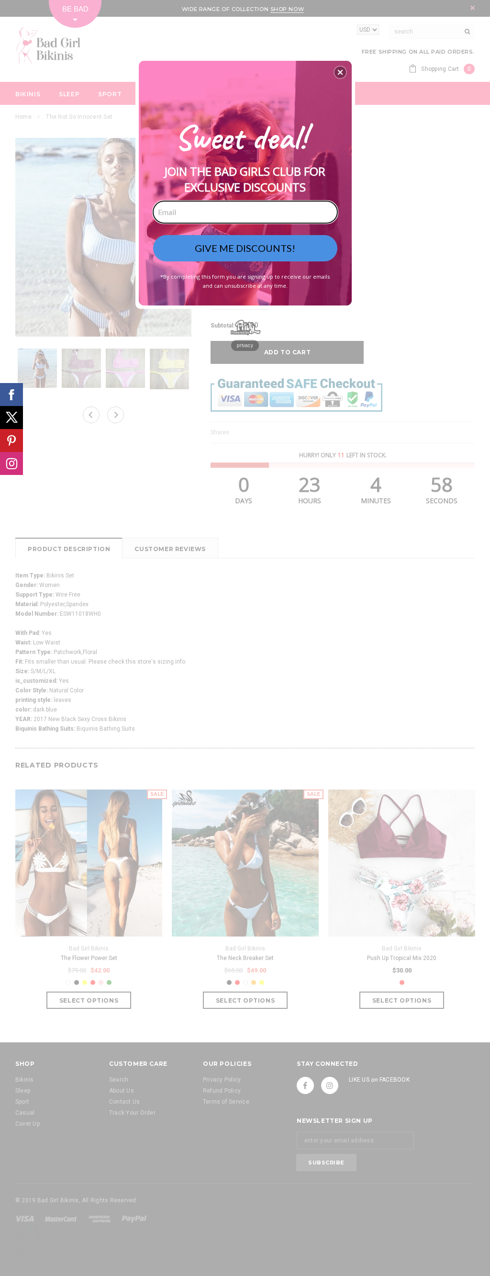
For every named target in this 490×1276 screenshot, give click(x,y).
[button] (340, 72)
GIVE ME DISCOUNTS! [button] (245, 248)
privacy (245, 345)
